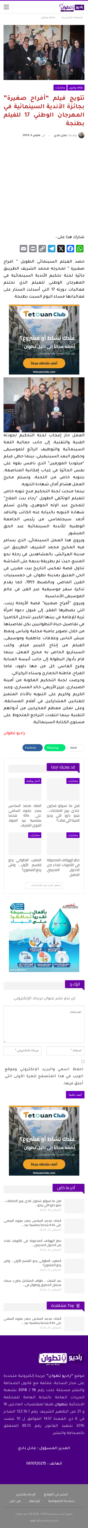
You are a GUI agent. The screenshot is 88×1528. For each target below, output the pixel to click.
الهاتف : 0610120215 (44, 1464)
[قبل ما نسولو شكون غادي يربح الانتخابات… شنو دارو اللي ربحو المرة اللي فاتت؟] (63, 789)
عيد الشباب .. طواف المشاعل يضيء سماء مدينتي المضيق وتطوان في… (32, 1283)
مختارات (60, 87)
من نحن (15, 1501)
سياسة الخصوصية (61, 1501)
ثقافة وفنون (76, 87)
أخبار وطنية (33, 780)
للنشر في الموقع (56, 1495)
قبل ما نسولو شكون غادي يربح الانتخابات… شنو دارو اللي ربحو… (32, 1203)
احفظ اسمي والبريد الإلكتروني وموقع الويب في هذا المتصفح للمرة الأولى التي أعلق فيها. (44, 1076)
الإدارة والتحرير (25, 1495)
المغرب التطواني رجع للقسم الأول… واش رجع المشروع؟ (32, 1263)
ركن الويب (35, 1520)
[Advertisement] (44, 186)
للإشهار (34, 1501)
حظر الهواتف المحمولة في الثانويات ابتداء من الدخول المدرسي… (32, 1243)
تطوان (61, 1405)
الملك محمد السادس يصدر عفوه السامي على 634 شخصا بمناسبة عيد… (32, 1223)
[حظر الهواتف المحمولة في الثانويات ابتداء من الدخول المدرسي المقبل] (63, 843)
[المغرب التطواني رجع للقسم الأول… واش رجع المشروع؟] (24, 843)
